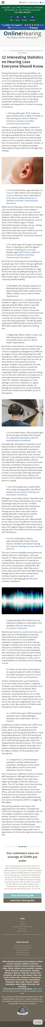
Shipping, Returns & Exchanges (22, 926)
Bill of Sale (22, 929)
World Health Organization (21, 341)
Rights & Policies (22, 931)
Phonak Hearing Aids (22, 955)
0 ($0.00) (24, 2)
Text (42, 3)
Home (4, 51)
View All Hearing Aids (22, 895)
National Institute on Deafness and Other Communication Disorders (22, 121)
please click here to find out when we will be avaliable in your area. (22, 991)
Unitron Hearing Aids (22, 952)
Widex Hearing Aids (22, 950)
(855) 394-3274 (24, 12)
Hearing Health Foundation (18, 440)
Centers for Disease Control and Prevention (23, 675)
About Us (23, 924)
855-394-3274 (34, 3)
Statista (9, 721)
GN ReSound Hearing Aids (22, 945)
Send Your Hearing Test (22, 900)
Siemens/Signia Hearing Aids (22, 948)
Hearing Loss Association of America (23, 493)
